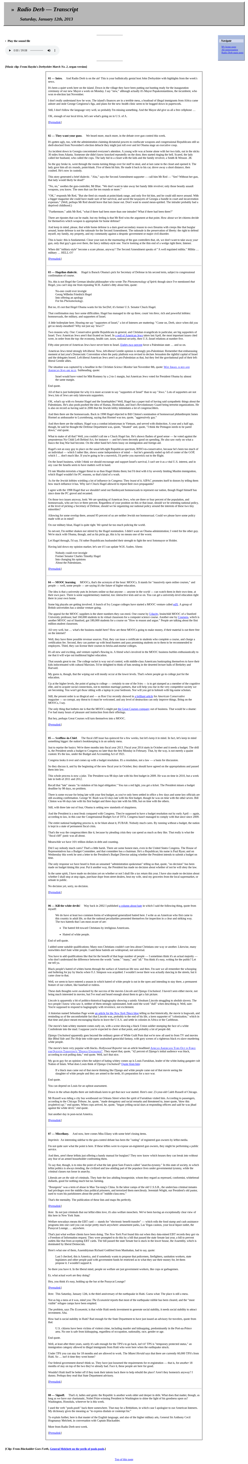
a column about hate (130, 905)
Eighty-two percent (131, 344)
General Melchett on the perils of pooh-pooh (77, 1448)
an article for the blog (117, 1013)
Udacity (153, 613)
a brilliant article (144, 696)
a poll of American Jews (129, 335)
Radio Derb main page (232, 52)
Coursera (183, 617)
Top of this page (124, 1459)
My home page (228, 46)
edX (175, 604)
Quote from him (130, 1064)
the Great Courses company (134, 708)
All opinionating (229, 49)
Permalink (55, 122)
